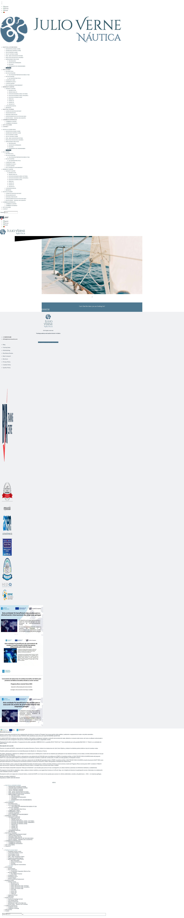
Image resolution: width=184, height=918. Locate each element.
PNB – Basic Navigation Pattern (14, 55)
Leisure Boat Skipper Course (13, 50)
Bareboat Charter (8, 86)
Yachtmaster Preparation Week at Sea (19, 74)
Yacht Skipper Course (12, 52)
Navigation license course (13, 48)
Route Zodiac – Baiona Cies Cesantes (16, 118)
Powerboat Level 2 (11, 81)
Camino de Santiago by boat (13, 111)
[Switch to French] (5, 10)
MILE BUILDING (12, 61)
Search (2, 212)
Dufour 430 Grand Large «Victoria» (18, 93)
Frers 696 (11, 99)
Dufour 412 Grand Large (15, 97)
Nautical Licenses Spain (10, 47)
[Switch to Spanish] (5, 6)
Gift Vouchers (7, 124)
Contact (5, 126)
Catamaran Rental (11, 105)
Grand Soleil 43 (13, 92)
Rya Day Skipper (10, 76)
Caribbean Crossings (11, 123)
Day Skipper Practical (15, 78)
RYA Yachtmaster (10, 73)
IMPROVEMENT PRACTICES (12, 59)
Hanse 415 (11, 102)
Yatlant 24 (11, 104)
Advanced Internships (15, 62)
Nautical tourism (8, 109)
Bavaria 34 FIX (12, 90)
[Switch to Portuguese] (4, 12)
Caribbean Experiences (10, 119)
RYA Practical (9, 71)
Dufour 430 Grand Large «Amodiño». (18, 95)
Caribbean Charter (11, 121)
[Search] (22, 914)
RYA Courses (6, 69)
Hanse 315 (11, 100)
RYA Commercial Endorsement (14, 85)
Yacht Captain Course (12, 54)
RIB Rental (8, 107)
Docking (11, 64)
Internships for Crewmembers (17, 66)
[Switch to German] (5, 8)
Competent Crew (10, 80)
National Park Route (11, 114)
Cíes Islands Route (11, 112)
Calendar (8, 67)
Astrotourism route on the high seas (16, 116)
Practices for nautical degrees (14, 57)
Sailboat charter (10, 88)
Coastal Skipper (10, 83)
